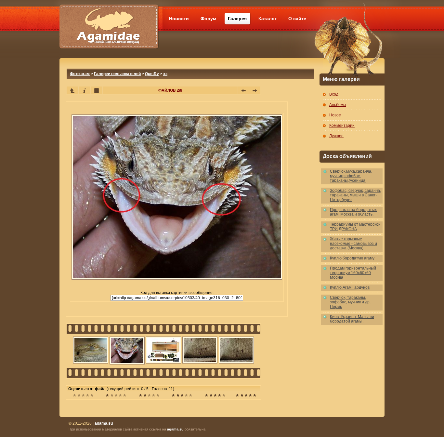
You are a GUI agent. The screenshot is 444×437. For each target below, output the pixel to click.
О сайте (297, 18)
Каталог (267, 18)
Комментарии (342, 125)
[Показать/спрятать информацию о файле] (84, 90)
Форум (208, 18)
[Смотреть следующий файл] (254, 90)
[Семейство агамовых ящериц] (109, 19)
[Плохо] (115, 396)
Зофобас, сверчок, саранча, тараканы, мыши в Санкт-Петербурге (355, 195)
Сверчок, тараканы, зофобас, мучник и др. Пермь (350, 302)
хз (165, 74)
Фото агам (80, 74)
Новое (335, 115)
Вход (333, 94)
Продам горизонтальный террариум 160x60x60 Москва (353, 273)
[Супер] (245, 396)
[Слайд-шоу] (96, 90)
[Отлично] (215, 396)
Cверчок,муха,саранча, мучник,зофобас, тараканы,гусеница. (351, 176)
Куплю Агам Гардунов (350, 287)
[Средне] (149, 396)
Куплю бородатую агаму (352, 258)
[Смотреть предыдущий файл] (243, 90)
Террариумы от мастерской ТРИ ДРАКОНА (355, 226)
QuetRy (152, 74)
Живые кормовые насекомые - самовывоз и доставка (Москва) (353, 243)
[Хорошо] (181, 396)
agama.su (175, 429)
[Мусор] (83, 396)
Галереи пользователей (117, 74)
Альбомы (337, 104)
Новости (179, 18)
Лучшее (336, 136)
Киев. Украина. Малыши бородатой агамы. (352, 319)
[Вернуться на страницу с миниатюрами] (72, 90)
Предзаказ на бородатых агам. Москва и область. (353, 212)
